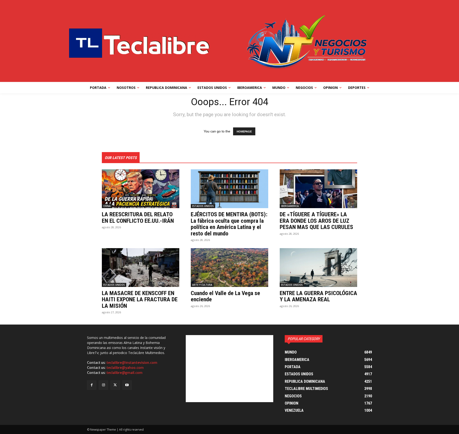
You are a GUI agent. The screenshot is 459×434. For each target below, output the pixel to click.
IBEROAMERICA (290, 206)
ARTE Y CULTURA (202, 284)
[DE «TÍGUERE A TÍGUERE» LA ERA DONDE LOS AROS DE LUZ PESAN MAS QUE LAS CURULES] (318, 188)
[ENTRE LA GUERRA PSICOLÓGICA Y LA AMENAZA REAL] (318, 267)
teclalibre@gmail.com (124, 373)
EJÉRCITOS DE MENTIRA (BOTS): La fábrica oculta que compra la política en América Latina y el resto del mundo (229, 224)
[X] (115, 385)
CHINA (107, 206)
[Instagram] (103, 385)
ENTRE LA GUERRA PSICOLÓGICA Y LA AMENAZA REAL (318, 296)
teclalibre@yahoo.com (125, 367)
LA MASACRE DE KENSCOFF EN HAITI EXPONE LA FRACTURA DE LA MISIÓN (140, 299)
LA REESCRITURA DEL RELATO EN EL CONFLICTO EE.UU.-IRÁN (138, 217)
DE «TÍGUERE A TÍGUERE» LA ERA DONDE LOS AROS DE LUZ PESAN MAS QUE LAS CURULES (316, 220)
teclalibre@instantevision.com (131, 362)
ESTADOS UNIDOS (203, 206)
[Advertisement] (229, 368)
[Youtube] (127, 385)
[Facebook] (91, 385)
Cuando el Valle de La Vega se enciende (225, 296)
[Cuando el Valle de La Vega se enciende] (229, 267)
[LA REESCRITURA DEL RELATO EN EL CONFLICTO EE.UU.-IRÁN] (140, 188)
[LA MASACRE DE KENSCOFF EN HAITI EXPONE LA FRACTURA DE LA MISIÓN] (140, 267)
